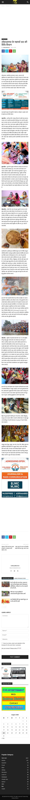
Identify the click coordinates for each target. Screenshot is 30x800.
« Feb (3, 738)
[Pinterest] (10, 51)
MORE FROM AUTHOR (20, 578)
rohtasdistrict (6, 47)
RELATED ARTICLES (8, 578)
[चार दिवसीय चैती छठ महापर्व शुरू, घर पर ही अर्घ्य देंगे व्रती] (6, 601)
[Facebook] (3, 51)
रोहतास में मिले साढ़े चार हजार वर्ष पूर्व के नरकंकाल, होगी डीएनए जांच (8, 548)
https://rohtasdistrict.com (15, 567)
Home (3, 6)
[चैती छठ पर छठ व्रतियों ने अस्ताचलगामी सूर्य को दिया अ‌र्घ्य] (6, 593)
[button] (2, 2)
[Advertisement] (15, 23)
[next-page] (5, 607)
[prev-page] (3, 607)
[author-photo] (15, 563)
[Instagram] (15, 571)
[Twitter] (6, 51)
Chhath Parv (8, 6)
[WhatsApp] (14, 51)
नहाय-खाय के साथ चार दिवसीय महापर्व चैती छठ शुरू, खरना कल (21, 547)
